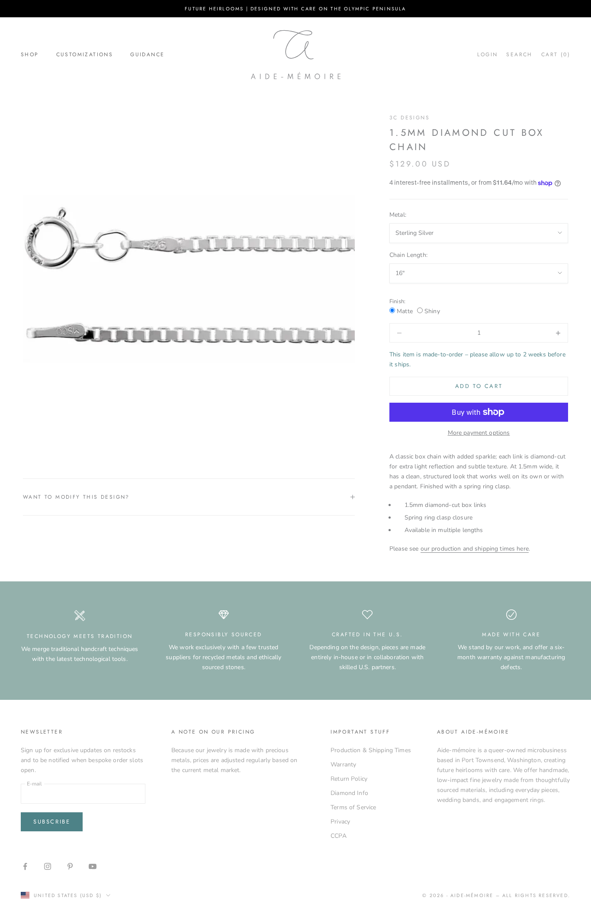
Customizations (84, 54)
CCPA (339, 836)
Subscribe (51, 821)
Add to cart (479, 386)
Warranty (343, 764)
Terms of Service (353, 807)
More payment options (479, 433)
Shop (30, 54)
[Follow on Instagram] (47, 866)
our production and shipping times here (475, 549)
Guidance (147, 54)
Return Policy (349, 779)
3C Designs (409, 118)
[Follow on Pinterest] (70, 866)
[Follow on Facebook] (25, 866)
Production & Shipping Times (371, 750)
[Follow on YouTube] (92, 866)
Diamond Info (349, 793)
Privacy (340, 821)
